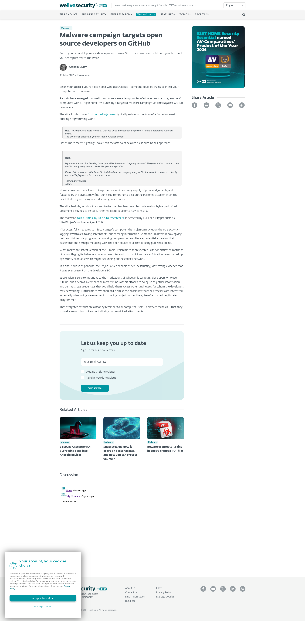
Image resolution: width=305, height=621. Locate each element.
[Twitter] (218, 105)
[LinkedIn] (206, 105)
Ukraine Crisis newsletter (100, 372)
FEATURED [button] (166, 14)
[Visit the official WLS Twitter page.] (223, 589)
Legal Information (135, 597)
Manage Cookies (165, 597)
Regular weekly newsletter (101, 378)
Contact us (131, 592)
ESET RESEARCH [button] (120, 14)
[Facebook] (194, 105)
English (230, 5)
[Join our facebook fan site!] (203, 589)
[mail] (230, 105)
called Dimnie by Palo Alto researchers (100, 218)
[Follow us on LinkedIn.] (233, 589)
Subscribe (95, 388)
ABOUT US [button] (201, 14)
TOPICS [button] (184, 14)
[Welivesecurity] (83, 589)
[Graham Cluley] (64, 67)
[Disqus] (122, 524)
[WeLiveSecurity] (86, 5)
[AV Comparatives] (218, 59)
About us (130, 588)
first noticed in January (102, 114)
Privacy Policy (164, 592)
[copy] (242, 105)
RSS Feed (130, 601)
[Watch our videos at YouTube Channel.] (213, 589)
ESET (159, 588)
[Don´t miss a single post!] (242, 589)
